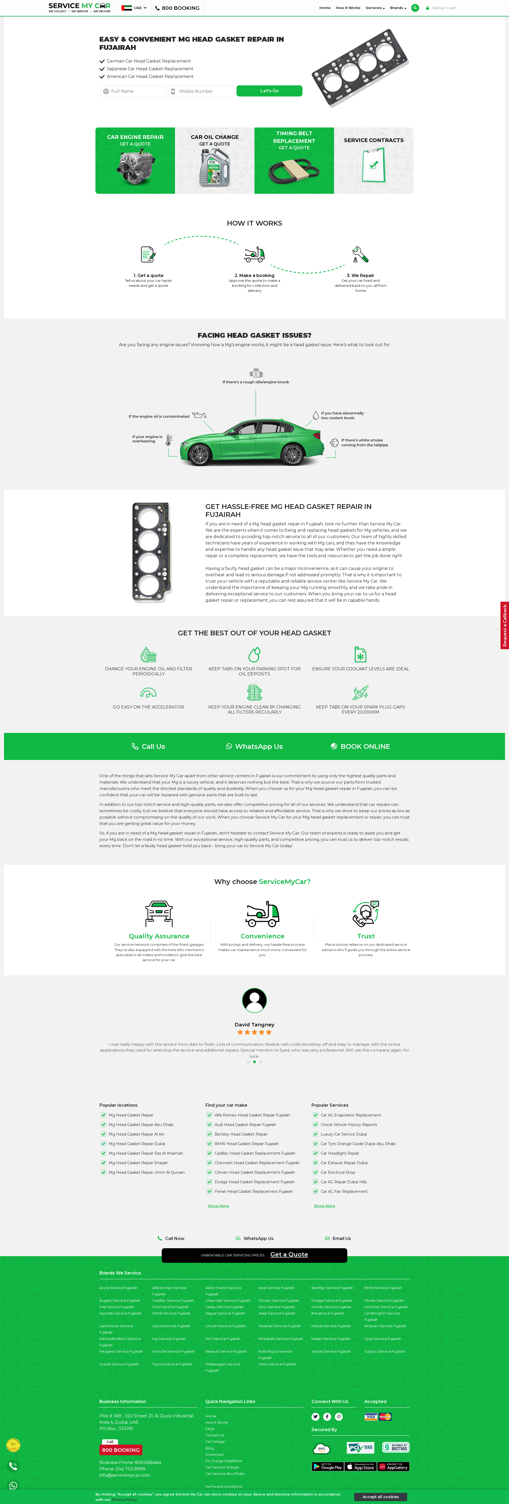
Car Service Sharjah (222, 1467)
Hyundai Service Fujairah (120, 1313)
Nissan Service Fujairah (330, 1339)
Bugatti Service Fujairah (119, 1301)
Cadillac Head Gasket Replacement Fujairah (255, 1153)
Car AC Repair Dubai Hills (344, 1182)
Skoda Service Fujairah (331, 1351)
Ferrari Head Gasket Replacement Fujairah (254, 1191)
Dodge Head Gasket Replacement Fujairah (255, 1182)
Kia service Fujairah (327, 1313)
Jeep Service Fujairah (276, 1313)
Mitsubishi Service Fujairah (280, 1339)
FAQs (209, 1429)
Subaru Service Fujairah (385, 1351)
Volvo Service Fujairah (277, 1364)
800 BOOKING (121, 1449)
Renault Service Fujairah (226, 1351)
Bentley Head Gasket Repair (241, 1134)
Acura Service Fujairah (118, 1288)
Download (214, 1455)
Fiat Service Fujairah (116, 1307)
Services (374, 8)
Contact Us (214, 1435)
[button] (248, 1062)
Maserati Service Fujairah (279, 1326)
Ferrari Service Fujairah (384, 1301)
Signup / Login (443, 8)
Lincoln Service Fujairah (225, 1326)
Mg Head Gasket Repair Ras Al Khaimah (146, 1153)
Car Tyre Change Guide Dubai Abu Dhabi (358, 1143)
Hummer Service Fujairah (386, 1307)
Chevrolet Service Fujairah (228, 1301)
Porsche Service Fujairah (173, 1351)
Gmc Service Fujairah (276, 1307)
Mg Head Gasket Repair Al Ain (137, 1134)
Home (326, 8)
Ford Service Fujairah (170, 1307)
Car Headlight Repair (340, 1153)
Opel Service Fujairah (383, 1339)
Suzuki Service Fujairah (119, 1364)
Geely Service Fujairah (224, 1307)
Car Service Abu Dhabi (224, 1474)
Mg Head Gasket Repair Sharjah (138, 1162)
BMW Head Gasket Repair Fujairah (247, 1143)
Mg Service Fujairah (169, 1339)
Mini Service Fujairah (222, 1339)
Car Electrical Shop (338, 1172)
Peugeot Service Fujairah (121, 1351)
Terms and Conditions (223, 1487)
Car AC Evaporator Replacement (351, 1115)
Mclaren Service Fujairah (385, 1326)
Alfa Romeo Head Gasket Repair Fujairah (252, 1115)
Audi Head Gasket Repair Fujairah (245, 1124)
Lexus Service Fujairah (171, 1326)
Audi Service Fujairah (276, 1288)
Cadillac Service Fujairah (173, 1301)
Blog (209, 1448)
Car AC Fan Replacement (344, 1191)
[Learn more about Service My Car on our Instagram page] (339, 1417)
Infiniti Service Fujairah (171, 1313)
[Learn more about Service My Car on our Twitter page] (315, 1417)
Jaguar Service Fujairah (225, 1313)
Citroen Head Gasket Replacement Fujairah (255, 1172)
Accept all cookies (381, 1496)
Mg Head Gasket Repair (131, 1115)
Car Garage (215, 1442)
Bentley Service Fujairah (332, 1288)
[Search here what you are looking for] (415, 8)
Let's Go (270, 90)
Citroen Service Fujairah (278, 1301)
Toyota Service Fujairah (172, 1364)
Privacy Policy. (125, 1499)
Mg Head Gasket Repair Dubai (137, 1143)
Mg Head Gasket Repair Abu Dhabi (141, 1124)
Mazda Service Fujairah (331, 1326)
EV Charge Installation (224, 1461)
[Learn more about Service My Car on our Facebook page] (327, 1417)
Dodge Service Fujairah (331, 1301)
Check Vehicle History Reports (349, 1124)
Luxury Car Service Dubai (344, 1134)
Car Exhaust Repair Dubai (344, 1162)
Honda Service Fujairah (331, 1307)
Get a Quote (289, 1254)
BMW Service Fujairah (383, 1288)
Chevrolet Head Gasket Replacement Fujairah (257, 1162)
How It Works (348, 8)
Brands (397, 8)
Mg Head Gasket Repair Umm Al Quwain (147, 1172)
